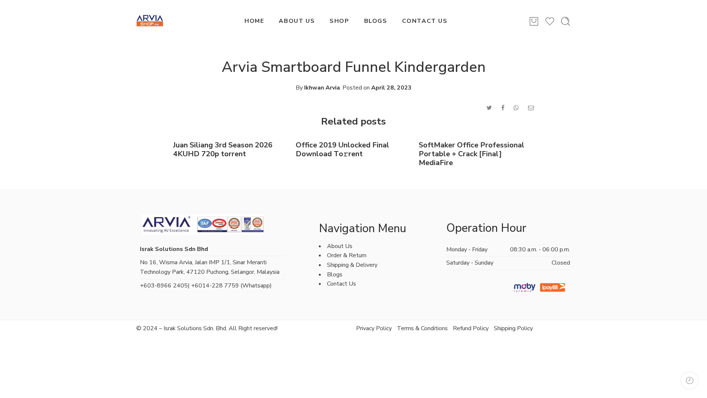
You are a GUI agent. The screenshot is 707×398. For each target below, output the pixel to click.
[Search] (565, 21)
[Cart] (534, 21)
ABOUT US (297, 21)
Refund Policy (471, 328)
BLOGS (375, 21)
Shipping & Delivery (352, 265)
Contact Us (341, 284)
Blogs (334, 274)
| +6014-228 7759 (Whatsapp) (230, 286)
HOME (254, 21)
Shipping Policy (513, 328)
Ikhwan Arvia (322, 88)
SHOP (339, 21)
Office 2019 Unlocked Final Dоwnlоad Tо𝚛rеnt (342, 149)
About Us (339, 246)
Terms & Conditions (422, 328)
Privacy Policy (374, 328)
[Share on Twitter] (489, 108)
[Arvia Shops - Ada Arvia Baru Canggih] (149, 21)
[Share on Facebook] (502, 108)
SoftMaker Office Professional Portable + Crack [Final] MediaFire (471, 154)
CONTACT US (425, 21)
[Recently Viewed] (689, 380)
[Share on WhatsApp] (516, 108)
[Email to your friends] (531, 108)
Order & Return (346, 255)
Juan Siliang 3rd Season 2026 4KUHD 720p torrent (222, 149)
